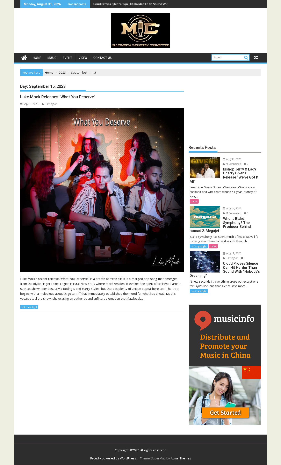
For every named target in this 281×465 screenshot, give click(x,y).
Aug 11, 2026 (233, 253)
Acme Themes (181, 458)
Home (37, 58)
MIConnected (233, 164)
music (52, 58)
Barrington (51, 104)
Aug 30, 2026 (233, 159)
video (83, 58)
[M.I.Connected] (24, 57)
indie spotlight (29, 306)
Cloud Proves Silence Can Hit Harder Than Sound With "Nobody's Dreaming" (147, 4)
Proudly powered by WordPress (113, 458)
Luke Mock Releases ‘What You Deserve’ (57, 96)
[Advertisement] (225, 109)
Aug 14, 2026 (233, 208)
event (67, 58)
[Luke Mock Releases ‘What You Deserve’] (102, 190)
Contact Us (102, 58)
